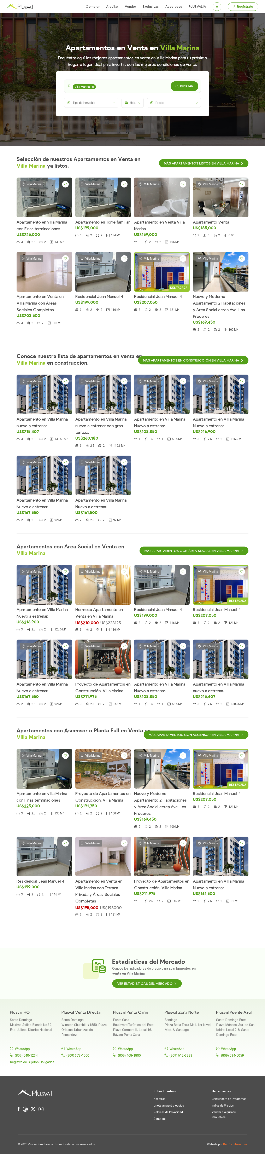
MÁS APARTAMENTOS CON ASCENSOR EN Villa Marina (194, 735)
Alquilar (112, 6)
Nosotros (159, 1099)
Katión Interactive (235, 1144)
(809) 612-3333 (181, 1055)
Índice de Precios (223, 1105)
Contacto (160, 1118)
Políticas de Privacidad (168, 1112)
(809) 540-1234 (26, 1055)
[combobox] (132, 86)
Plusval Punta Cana (130, 1012)
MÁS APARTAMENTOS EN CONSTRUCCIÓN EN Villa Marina (191, 360)
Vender (130, 6)
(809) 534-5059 (232, 1055)
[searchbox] (97, 86)
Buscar (186, 86)
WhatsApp (22, 1049)
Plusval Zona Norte (182, 1012)
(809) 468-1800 (129, 1055)
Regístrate (245, 6)
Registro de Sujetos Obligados (32, 1062)
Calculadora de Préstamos (229, 1099)
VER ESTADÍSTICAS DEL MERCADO (145, 984)
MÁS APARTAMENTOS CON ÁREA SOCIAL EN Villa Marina (192, 551)
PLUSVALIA (197, 6)
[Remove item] (93, 87)
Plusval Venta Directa (80, 1012)
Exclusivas (151, 6)
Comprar (93, 6)
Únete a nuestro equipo (169, 1105)
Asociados (173, 6)
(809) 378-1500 (77, 1055)
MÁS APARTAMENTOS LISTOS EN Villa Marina (201, 163)
